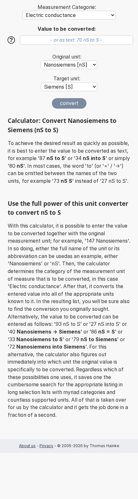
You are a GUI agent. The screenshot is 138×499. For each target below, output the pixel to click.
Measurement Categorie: (67, 7)
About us (27, 445)
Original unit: (66, 57)
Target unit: (66, 79)
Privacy (46, 445)
